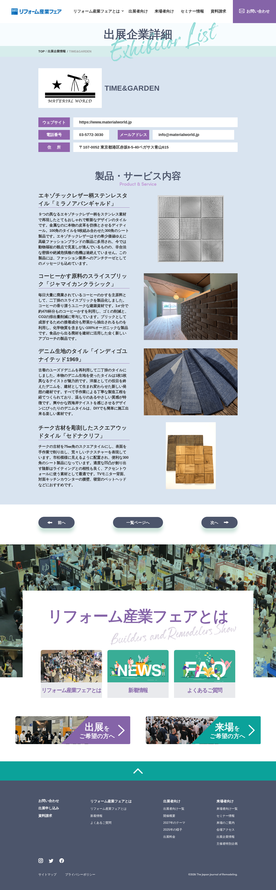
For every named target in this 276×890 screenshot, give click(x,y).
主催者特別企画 (227, 843)
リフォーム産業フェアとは (96, 11)
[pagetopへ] (138, 771)
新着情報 (96, 815)
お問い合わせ (258, 11)
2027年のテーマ (174, 822)
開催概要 (169, 815)
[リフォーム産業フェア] (36, 11)
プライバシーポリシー (80, 874)
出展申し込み (48, 808)
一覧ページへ (138, 522)
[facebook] (61, 860)
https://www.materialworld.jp (105, 122)
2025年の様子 (172, 829)
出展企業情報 (225, 836)
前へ (62, 522)
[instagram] (40, 860)
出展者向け (138, 11)
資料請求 (218, 11)
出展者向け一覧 (173, 808)
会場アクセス (225, 829)
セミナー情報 (192, 11)
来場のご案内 (225, 822)
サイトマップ (47, 874)
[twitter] (51, 861)
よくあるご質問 (100, 822)
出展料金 (169, 836)
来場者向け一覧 (227, 808)
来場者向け (164, 11)
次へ (214, 522)
